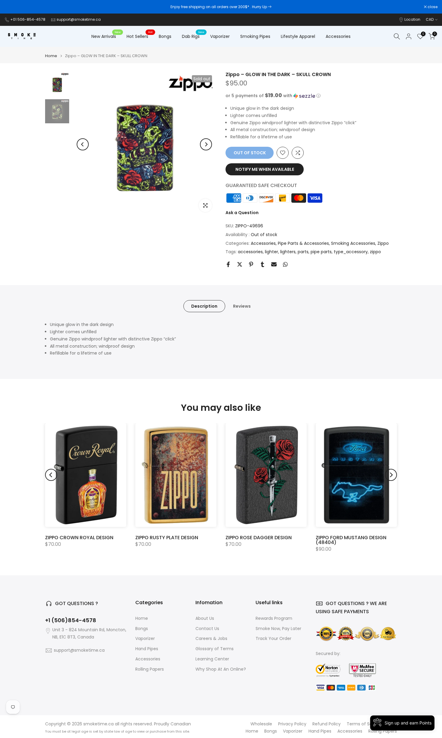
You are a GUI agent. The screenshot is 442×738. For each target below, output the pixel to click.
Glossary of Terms (214, 649)
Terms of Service (364, 724)
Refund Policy (326, 724)
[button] (311, 96)
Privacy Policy (292, 724)
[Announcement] (221, 7)
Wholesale (261, 724)
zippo (375, 252)
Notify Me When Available (264, 169)
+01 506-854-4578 (27, 19)
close (12, 7)
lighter (271, 252)
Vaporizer (220, 36)
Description (204, 306)
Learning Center (212, 659)
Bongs (165, 36)
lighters (288, 252)
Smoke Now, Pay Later (278, 629)
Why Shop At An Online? (220, 669)
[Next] (206, 144)
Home (51, 56)
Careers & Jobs (211, 638)
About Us (204, 618)
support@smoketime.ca (79, 19)
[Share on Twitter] (239, 264)
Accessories (338, 36)
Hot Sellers (140, 36)
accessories (250, 252)
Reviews (242, 306)
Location (412, 19)
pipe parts (321, 252)
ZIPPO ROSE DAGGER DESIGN (259, 537)
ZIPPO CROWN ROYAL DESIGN (79, 537)
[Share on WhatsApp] (285, 264)
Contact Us (207, 629)
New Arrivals (106, 36)
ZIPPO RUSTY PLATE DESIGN (166, 537)
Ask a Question (242, 213)
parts (303, 252)
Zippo (383, 243)
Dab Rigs (193, 36)
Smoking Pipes (255, 36)
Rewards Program (274, 618)
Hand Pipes (146, 649)
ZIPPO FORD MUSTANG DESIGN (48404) (351, 540)
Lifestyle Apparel (298, 36)
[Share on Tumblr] (262, 264)
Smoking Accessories (353, 243)
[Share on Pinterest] (251, 264)
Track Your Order (273, 638)
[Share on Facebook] (228, 264)
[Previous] (83, 144)
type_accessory (351, 252)
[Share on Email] (274, 264)
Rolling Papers (149, 669)
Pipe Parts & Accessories (303, 243)
